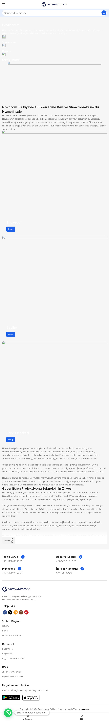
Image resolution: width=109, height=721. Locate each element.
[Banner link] (54, 183)
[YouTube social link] (26, 612)
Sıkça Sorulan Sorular (11, 635)
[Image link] (16, 588)
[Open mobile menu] (3, 4)
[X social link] (10, 612)
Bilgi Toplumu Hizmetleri (13, 658)
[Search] (103, 12)
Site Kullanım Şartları (11, 671)
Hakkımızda (7, 648)
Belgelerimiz (7, 653)
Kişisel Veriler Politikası (12, 676)
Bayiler (5, 630)
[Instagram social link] (21, 612)
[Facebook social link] (5, 612)
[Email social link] (15, 612)
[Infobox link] (54, 39)
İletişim (5, 625)
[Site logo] (54, 4)
